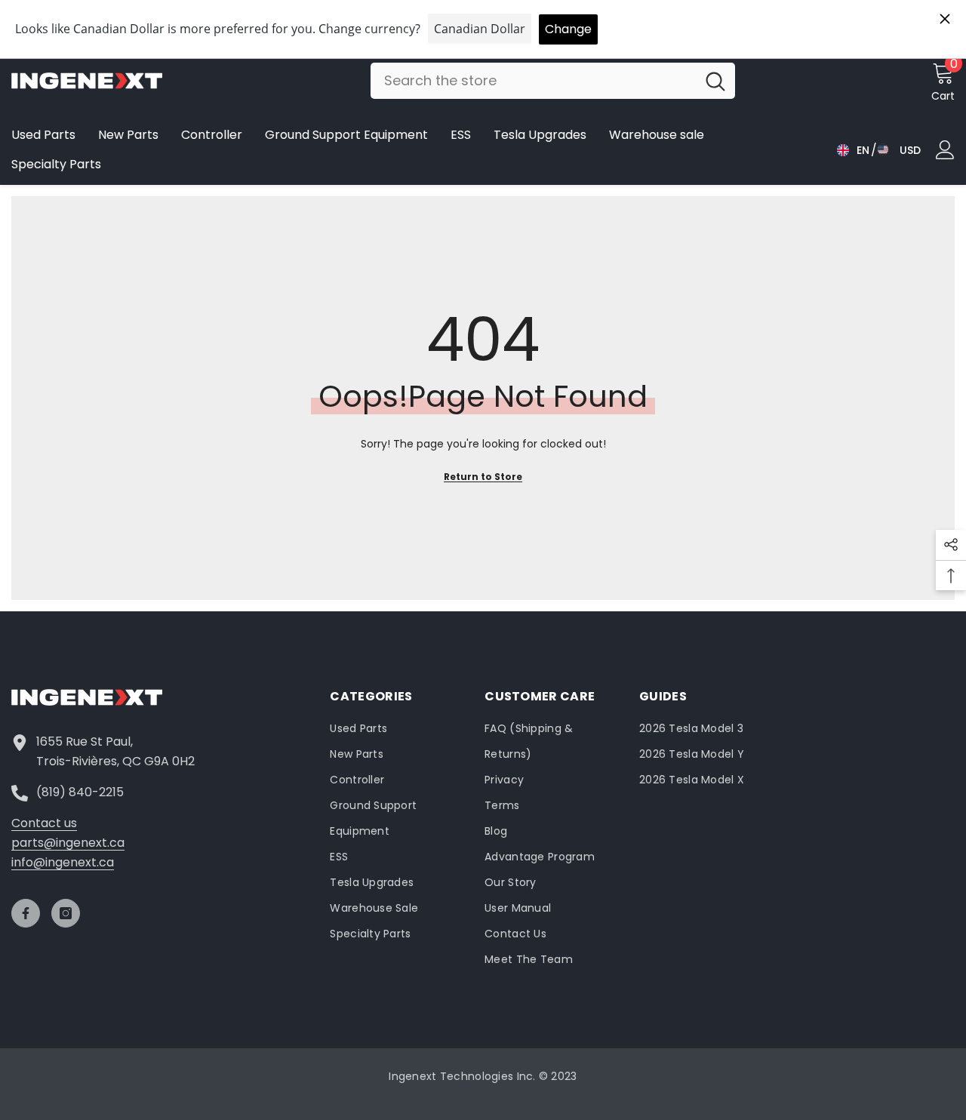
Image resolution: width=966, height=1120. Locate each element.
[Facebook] (25, 913)
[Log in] (945, 149)
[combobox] (533, 81)
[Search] (553, 81)
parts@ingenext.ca (68, 842)
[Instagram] (65, 913)
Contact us (44, 823)
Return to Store (483, 476)
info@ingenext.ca (62, 862)
